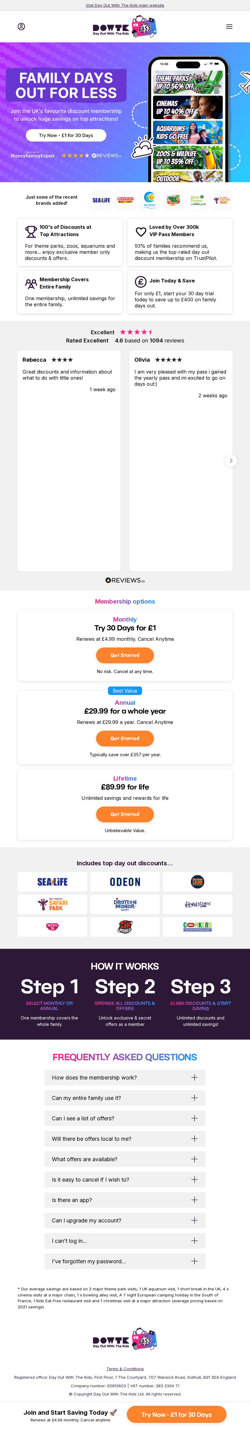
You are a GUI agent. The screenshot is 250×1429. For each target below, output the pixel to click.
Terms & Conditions (125, 1368)
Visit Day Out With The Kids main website (125, 5)
